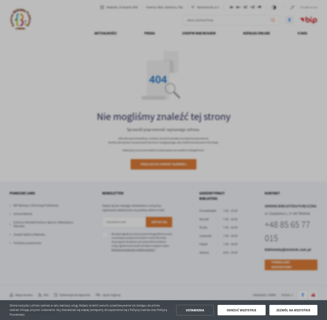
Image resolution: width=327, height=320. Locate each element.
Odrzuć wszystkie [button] (241, 310)
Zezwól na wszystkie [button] (293, 310)
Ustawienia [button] (195, 310)
